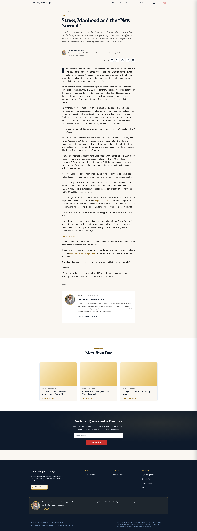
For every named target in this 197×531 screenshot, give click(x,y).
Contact (71, 525)
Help (143, 487)
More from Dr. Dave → (88, 317)
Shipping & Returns (61, 525)
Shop (114, 3)
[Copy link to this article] (128, 60)
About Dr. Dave (124, 3)
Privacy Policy (35, 525)
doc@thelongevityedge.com (55, 505)
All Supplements (89, 475)
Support (154, 3)
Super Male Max (102, 200)
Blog (134, 3)
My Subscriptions (148, 475)
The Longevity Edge (41, 3)
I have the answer (69, 236)
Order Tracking (147, 483)
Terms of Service (47, 525)
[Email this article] (112, 60)
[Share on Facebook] (122, 60)
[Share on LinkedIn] (133, 60)
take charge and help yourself (82, 253)
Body (69, 12)
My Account (144, 3)
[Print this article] (117, 60)
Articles (64, 12)
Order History (146, 479)
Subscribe (96, 442)
